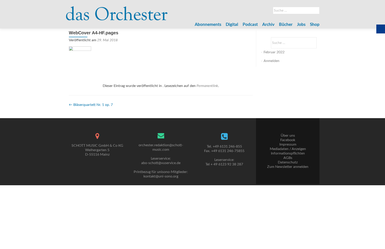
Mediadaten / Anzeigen (288, 149)
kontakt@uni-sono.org (160, 176)
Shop (314, 25)
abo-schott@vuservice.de (160, 163)
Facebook (287, 140)
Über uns (288, 135)
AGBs (287, 158)
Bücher (286, 25)
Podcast (250, 25)
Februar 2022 (274, 52)
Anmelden (271, 61)
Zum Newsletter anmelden (287, 167)
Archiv (268, 25)
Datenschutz (288, 162)
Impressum (287, 144)
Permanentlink (207, 86)
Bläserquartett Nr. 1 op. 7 (91, 105)
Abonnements (208, 25)
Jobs (301, 25)
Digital (232, 25)
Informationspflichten (288, 153)
